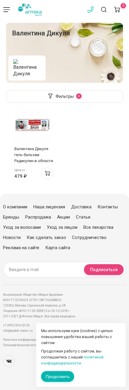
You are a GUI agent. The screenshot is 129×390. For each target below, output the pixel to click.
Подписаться (104, 269)
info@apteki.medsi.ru (18, 330)
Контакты (108, 207)
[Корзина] (117, 9)
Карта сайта (57, 247)
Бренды (11, 217)
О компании (15, 207)
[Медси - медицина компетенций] (30, 9)
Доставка (81, 207)
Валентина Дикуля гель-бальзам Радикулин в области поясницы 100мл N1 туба (33, 161)
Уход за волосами (22, 227)
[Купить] (47, 174)
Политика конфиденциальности (25, 339)
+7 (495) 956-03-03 (16, 325)
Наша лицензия (49, 207)
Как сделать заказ (46, 237)
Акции (63, 217)
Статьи (83, 217)
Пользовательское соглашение (25, 345)
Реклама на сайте (21, 247)
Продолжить (58, 376)
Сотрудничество (89, 237)
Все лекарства (98, 227)
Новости (12, 237)
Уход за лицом (62, 227)
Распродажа (38, 217)
